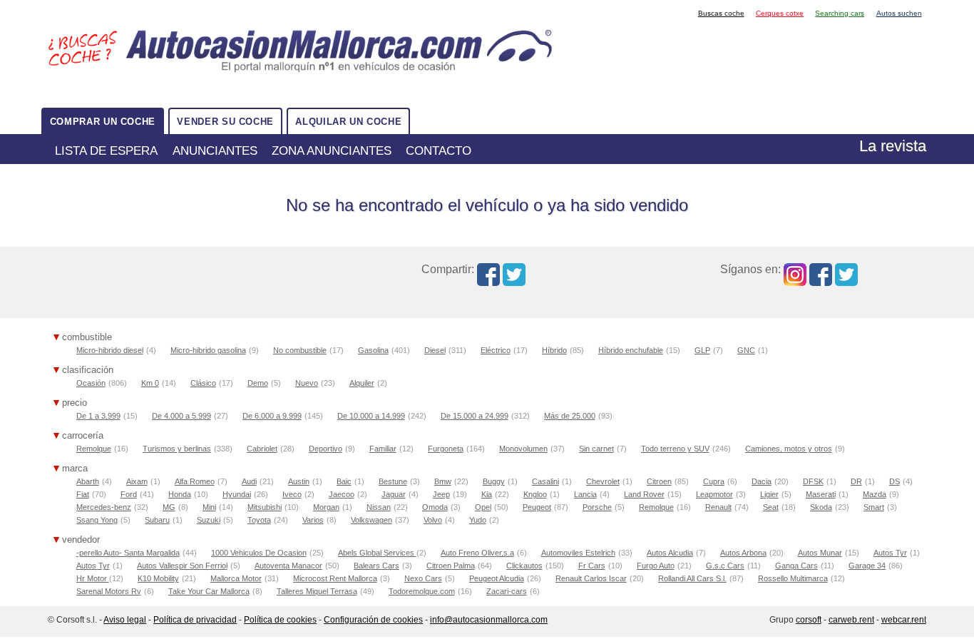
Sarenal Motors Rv (108, 591)
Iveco (292, 494)
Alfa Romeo (195, 481)
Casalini (545, 481)
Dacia (761, 481)
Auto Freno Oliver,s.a (477, 552)
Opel (483, 507)
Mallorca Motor (236, 578)
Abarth (87, 481)
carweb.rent (851, 620)
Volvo (433, 520)
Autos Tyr (890, 552)
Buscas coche (721, 13)
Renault (718, 507)
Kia (486, 494)
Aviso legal (124, 620)
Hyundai (236, 494)
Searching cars (839, 13)
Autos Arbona (743, 552)
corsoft (808, 620)
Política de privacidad (195, 620)
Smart (873, 507)
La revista (892, 146)
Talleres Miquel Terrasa (317, 591)
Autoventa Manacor (288, 565)
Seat (771, 507)
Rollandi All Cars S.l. (692, 578)
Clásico (203, 383)
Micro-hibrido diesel (109, 350)
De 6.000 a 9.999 (272, 415)
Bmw (442, 481)
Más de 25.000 (569, 415)
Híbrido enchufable (630, 350)
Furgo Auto (656, 565)
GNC (746, 350)
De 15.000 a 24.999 (474, 415)
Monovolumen (523, 448)
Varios (313, 520)
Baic (344, 481)
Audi (249, 481)
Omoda (435, 507)
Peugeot (537, 507)
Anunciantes (215, 150)
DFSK (813, 481)
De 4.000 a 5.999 (181, 415)
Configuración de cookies (373, 620)
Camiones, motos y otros (788, 448)
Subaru (157, 520)
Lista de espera (106, 150)
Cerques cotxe (780, 13)
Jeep (441, 494)
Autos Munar (820, 552)
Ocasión (91, 383)
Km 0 (150, 383)
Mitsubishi (264, 507)
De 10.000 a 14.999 (371, 415)
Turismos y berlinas (177, 448)
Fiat (82, 494)
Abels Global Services (377, 552)
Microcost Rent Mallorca (335, 578)
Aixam (137, 481)
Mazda (874, 494)
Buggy (494, 481)
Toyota (259, 520)
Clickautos (524, 565)
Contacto (438, 150)
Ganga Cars (796, 565)
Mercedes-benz (103, 507)
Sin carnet (596, 448)
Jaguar (393, 494)
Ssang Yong (97, 520)
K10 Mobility (158, 578)
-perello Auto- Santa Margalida (128, 552)
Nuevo (306, 383)
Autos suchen (899, 13)
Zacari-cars (506, 591)
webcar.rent (903, 620)
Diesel (435, 350)
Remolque (93, 448)
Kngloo (535, 494)
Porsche (597, 507)
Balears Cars (376, 565)
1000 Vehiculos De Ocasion (259, 552)
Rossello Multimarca (793, 578)
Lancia (585, 494)
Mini (209, 507)
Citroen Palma (450, 565)
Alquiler (361, 383)
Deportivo (325, 448)
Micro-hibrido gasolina (208, 350)
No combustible (300, 350)
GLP (702, 350)
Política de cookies (280, 620)
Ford (129, 494)
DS (894, 481)
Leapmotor (714, 494)
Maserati (821, 494)
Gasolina (373, 350)
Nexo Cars (423, 578)
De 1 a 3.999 (98, 415)
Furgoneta (445, 448)
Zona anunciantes (331, 150)
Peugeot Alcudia (496, 578)
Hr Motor (92, 578)
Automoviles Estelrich (578, 552)
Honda (179, 494)
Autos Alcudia (670, 552)
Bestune (393, 481)
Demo (257, 383)
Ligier (769, 494)
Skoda (821, 507)
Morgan (326, 507)
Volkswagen (371, 520)
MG (169, 507)
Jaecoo (341, 494)
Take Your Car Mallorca (209, 591)
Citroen (659, 481)
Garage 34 (867, 565)
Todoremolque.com (422, 591)
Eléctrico (496, 350)
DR (856, 481)
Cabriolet (262, 448)
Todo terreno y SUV (675, 448)
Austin (298, 481)
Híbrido (554, 350)
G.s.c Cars (725, 565)
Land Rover (644, 494)
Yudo (477, 520)
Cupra (713, 481)
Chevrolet (603, 481)
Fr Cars (591, 565)
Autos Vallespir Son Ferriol (182, 565)
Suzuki (208, 520)
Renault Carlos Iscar (591, 578)
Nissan (378, 507)
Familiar (382, 448)
